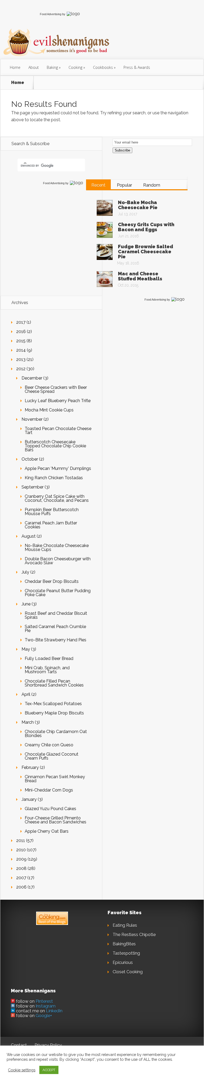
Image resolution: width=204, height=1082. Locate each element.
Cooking (75, 67)
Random (151, 185)
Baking (52, 67)
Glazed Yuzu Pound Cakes (50, 808)
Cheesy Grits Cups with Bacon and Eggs (146, 227)
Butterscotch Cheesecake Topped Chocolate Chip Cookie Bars (55, 445)
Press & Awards (137, 67)
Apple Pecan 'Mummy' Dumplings (58, 468)
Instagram (46, 1006)
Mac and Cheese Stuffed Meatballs (140, 276)
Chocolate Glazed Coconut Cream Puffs (51, 756)
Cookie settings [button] (21, 1070)
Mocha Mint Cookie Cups (49, 409)
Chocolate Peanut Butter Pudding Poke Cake (58, 592)
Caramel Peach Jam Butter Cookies (51, 524)
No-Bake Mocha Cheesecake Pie (138, 205)
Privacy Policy (48, 1045)
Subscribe (122, 150)
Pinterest (44, 1001)
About (33, 67)
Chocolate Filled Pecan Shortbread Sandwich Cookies (54, 683)
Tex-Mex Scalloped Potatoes (53, 703)
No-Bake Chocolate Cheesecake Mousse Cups (57, 547)
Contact (19, 1045)
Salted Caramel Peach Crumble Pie (55, 628)
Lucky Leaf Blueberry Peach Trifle (58, 400)
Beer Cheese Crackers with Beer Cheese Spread (56, 389)
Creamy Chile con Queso (49, 744)
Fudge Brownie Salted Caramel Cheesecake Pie (145, 251)
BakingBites (124, 943)
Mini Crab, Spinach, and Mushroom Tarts (47, 669)
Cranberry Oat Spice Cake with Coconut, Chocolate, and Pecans (57, 498)
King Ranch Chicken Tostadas (54, 477)
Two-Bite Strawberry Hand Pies (55, 639)
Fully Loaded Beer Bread (49, 658)
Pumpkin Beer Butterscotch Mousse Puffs (52, 511)
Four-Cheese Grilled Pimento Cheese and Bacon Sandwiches (55, 819)
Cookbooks (103, 67)
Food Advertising (50, 14)
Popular (124, 185)
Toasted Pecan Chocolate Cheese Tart (58, 430)
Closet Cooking (128, 971)
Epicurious (123, 962)
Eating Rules (125, 925)
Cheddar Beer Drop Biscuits (52, 581)
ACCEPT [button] (48, 1070)
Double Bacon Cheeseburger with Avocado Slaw (58, 560)
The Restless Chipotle (134, 934)
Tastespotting (126, 953)
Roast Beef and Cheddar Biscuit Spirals (56, 615)
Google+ (44, 1015)
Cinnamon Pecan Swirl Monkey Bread (55, 778)
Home (15, 67)
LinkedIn (54, 1010)
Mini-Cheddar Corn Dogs (49, 790)
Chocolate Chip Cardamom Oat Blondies (56, 733)
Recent (98, 185)
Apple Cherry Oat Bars (47, 831)
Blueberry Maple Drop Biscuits (54, 712)
